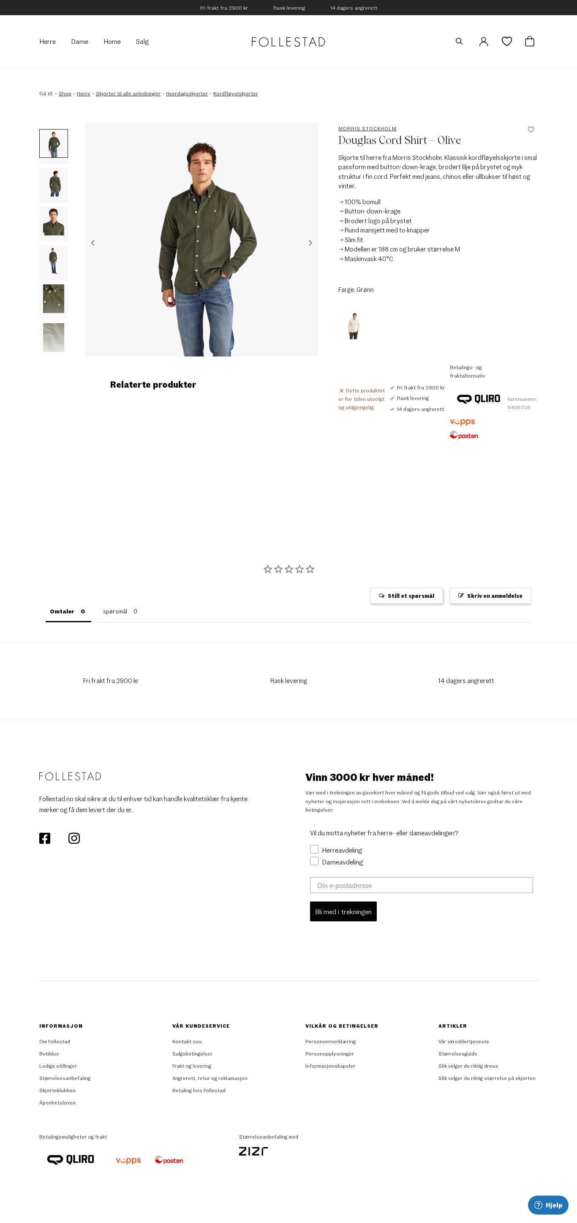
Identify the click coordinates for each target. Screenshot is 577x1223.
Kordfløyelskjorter (235, 93)
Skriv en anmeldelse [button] (495, 595)
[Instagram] (74, 837)
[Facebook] (45, 837)
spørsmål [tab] (115, 611)
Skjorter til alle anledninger (128, 93)
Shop (65, 93)
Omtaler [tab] (62, 611)
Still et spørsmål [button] (411, 595)
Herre (83, 93)
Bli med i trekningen (343, 911)
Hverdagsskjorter (187, 93)
